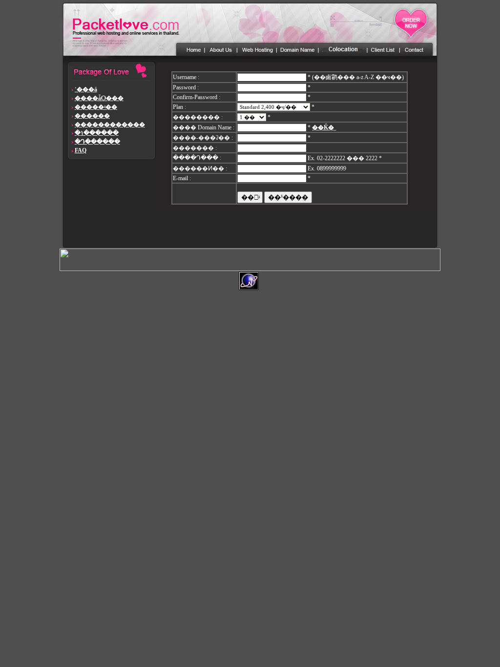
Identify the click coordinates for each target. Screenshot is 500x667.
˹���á (86, 89)
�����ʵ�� (96, 107)
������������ (110, 124)
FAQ (80, 150)
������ (92, 115)
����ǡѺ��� (99, 98)
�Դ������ (97, 141)
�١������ (97, 132)
